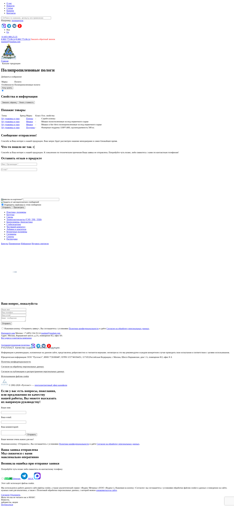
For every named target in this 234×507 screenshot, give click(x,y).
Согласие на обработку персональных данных (127, 328)
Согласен (5, 495)
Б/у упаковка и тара (10, 118)
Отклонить (15, 495)
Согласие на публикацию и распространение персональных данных (32, 371)
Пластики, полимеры (16, 212)
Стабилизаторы (13, 224)
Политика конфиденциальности (16, 362)
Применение (14, 243)
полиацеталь (17, 20)
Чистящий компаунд (15, 227)
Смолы (9, 217)
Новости (10, 6)
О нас (9, 3)
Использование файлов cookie (15, 376)
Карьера (10, 10)
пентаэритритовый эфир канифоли (51, 385)
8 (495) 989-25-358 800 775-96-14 (9, 38)
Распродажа (11, 239)
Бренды (4, 243)
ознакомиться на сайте (106, 490)
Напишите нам (8, 333)
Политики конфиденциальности (84, 328)
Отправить (6, 324)
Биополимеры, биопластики (19, 222)
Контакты (11, 13)
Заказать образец (9, 102)
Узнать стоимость (26, 102)
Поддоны (30, 127)
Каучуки (10, 214)
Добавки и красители (16, 229)
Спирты (10, 236)
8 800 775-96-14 (23, 39)
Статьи (9, 8)
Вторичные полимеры (16, 232)
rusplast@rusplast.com (10, 42)
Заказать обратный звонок (43, 39)
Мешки (29, 121)
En (7, 32)
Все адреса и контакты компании (16, 338)
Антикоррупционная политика (15, 345)
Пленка (29, 118)
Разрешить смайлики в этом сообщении (22, 205)
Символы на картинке (12, 199)
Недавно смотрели (40, 243)
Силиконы (11, 234)
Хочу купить (7, 88)
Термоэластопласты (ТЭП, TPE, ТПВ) (24, 219)
